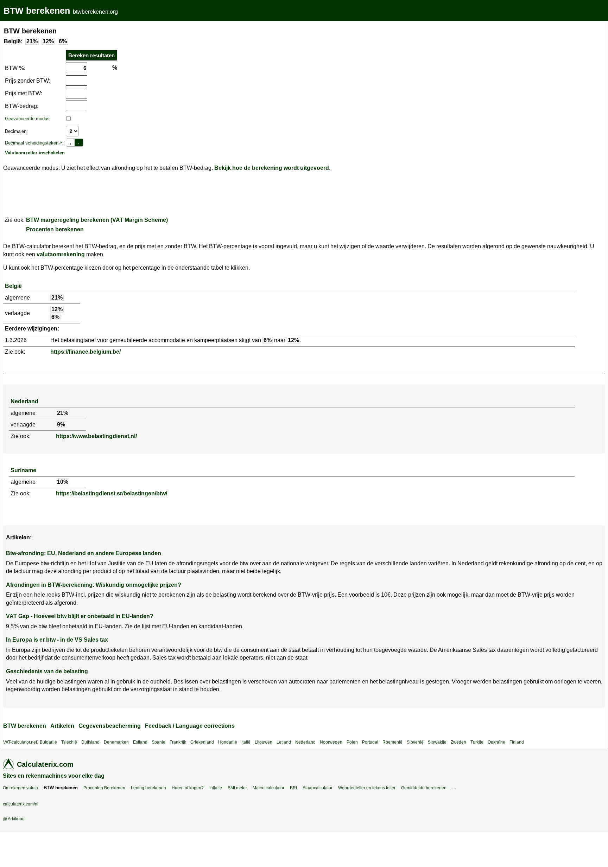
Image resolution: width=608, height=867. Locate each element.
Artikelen (62, 726)
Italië (246, 742)
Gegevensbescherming (109, 726)
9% (61, 425)
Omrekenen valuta (20, 787)
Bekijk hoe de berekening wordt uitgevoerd (271, 168)
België (13, 286)
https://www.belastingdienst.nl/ (96, 436)
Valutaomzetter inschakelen (35, 152)
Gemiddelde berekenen (423, 787)
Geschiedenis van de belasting (47, 671)
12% (48, 41)
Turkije (476, 742)
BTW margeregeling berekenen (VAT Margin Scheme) (97, 220)
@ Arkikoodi (14, 818)
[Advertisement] (181, 72)
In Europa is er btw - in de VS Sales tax (57, 640)
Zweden (458, 742)
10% (62, 482)
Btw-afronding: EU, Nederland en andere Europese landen (83, 553)
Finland (516, 742)
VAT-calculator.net (20, 742)
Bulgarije (48, 742)
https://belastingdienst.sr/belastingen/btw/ (111, 493)
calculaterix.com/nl (20, 804)
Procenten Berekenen (104, 787)
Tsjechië (69, 742)
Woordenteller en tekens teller (366, 787)
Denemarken (116, 742)
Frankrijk (178, 742)
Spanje (158, 742)
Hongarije (227, 742)
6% (63, 41)
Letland (284, 742)
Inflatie (215, 787)
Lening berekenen (148, 787)
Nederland (24, 401)
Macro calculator (268, 787)
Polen (352, 742)
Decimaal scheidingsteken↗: (34, 143)
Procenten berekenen (55, 229)
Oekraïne (496, 742)
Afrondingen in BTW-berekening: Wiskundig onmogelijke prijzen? (93, 585)
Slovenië (415, 742)
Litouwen (263, 742)
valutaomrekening (61, 254)
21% (32, 41)
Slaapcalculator (317, 787)
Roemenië (392, 742)
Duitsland (90, 742)
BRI (293, 787)
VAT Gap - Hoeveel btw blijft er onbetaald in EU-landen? (79, 616)
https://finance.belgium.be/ (85, 352)
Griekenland (202, 742)
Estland (140, 742)
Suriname (23, 470)
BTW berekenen (37, 10)
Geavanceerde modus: (28, 118)
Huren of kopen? (188, 787)
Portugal (370, 742)
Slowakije (437, 742)
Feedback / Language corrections (190, 726)
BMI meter (237, 787)
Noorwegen (331, 742)
